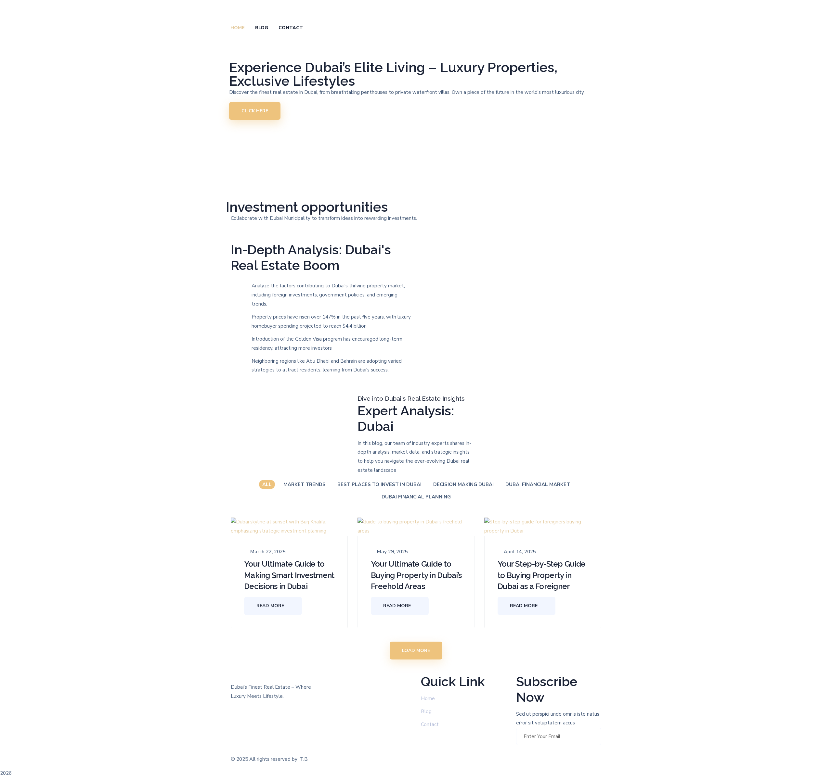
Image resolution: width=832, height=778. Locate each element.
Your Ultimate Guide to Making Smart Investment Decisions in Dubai (289, 575)
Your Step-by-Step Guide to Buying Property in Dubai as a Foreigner (541, 575)
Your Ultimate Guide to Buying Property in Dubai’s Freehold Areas (416, 575)
